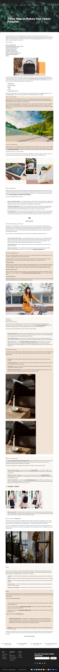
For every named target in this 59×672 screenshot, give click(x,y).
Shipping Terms (12, 655)
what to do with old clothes (25, 606)
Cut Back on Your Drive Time (11, 48)
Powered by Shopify (12, 669)
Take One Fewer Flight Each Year (12, 47)
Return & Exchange (13, 657)
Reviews (20, 655)
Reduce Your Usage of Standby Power (13, 52)
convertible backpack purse (30, 479)
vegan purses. (43, 93)
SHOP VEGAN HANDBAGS (29, 636)
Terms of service (12, 658)
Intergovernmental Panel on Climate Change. (37, 78)
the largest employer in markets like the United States (20, 194)
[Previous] (18, 1)
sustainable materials (45, 475)
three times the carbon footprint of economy (32, 272)
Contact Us (21, 657)
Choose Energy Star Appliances (12, 54)
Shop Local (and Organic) (11, 44)
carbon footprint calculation (13, 149)
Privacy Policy (12, 660)
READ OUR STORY (29, 221)
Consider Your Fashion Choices (12, 51)
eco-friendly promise (10, 94)
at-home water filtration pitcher (25, 610)
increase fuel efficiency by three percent (28, 341)
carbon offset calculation (38, 249)
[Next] (41, 1)
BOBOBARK (10, 486)
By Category (4, 658)
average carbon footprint (15, 103)
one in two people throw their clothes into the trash (18, 460)
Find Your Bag (4, 654)
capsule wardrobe (34, 470)
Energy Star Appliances (13, 567)
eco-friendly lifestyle (36, 38)
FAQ (10, 654)
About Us (20, 654)
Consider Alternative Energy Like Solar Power (14, 46)
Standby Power (18, 518)
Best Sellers (4, 657)
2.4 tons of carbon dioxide (41, 325)
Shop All (3, 655)
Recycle (7, 55)
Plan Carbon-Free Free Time (11, 50)
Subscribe (53, 658)
